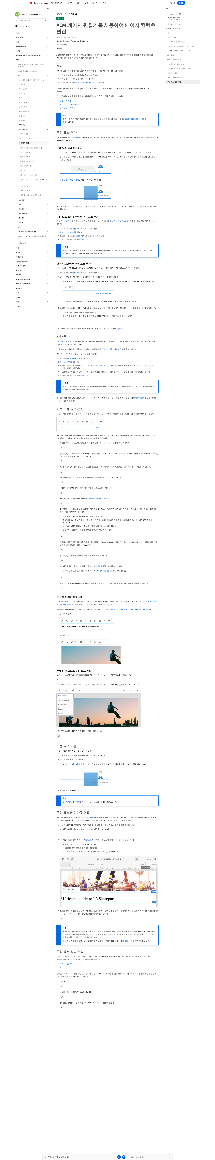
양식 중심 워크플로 (21, 261)
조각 (20, 204)
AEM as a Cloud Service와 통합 (27, 232)
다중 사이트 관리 (66, 964)
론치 (61, 967)
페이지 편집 (25, 143)
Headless (19, 288)
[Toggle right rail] (167, 9)
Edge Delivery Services (23, 284)
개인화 (21, 222)
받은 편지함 (23, 107)
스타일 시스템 (25, 191)
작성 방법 (22, 93)
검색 (20, 98)
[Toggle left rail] (47, 9)
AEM (66, 14)
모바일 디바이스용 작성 (28, 175)
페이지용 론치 (23, 213)
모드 (77, 228)
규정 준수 (19, 306)
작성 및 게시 (23, 89)
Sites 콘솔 (22, 125)
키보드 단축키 (25, 186)
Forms (18, 252)
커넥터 (18, 297)
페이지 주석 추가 (26, 157)
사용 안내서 (75, 14)
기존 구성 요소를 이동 (68, 180)
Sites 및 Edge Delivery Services (27, 71)
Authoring (63, 45)
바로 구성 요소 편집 (174, 60)
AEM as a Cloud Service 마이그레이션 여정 (28, 55)
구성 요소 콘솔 (24, 111)
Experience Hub (21, 46)
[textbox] (31, 20)
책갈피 (172, 24)
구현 (17, 293)
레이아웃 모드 (105, 571)
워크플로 (21, 218)
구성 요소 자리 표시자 (118, 221)
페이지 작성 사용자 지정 (135, 119)
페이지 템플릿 (25, 152)
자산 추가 (170, 55)
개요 (17, 33)
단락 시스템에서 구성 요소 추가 (179, 51)
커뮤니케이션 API (21, 266)
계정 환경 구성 (24, 102)
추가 (91, 75)
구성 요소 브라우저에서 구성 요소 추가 (182, 46)
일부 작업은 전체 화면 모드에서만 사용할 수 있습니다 (127, 609)
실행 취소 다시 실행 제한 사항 (30, 195)
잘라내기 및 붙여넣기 (71, 802)
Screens (18, 275)
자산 (17, 248)
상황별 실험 (22, 243)
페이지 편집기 (23, 129)
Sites (17, 60)
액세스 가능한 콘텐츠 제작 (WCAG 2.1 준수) (33, 180)
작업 (17, 302)
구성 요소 (23, 170)
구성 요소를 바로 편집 (84, 82)
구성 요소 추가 (172, 37)
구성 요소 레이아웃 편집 (69, 104)
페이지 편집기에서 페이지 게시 (31, 148)
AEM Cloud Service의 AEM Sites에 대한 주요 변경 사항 (32, 65)
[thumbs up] (119, 1157)
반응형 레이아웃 (26, 166)
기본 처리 (22, 85)
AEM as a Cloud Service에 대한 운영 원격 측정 (32, 237)
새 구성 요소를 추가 (97, 498)
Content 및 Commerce (23, 279)
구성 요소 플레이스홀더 (177, 42)
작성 (19, 75)
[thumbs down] (124, 1157)
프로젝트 (21, 209)
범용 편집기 (22, 200)
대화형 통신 (19, 257)
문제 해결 (22, 120)
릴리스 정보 (19, 37)
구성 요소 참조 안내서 (110, 349)
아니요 (178, 19)
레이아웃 (98, 566)
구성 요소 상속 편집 (67, 108)
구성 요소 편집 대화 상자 (177, 64)
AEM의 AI (19, 270)
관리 (19, 227)
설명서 (59, 14)
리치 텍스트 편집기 (27, 161)
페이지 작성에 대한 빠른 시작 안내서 (31, 80)
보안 (17, 42)
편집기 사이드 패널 (27, 138)
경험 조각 (106, 583)
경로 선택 (22, 116)
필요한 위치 (80, 236)
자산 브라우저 (62, 341)
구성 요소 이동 (65, 101)
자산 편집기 (140, 398)
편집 (81, 239)
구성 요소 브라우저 (75, 137)
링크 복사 (181, 24)
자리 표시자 (81, 764)
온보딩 (18, 51)
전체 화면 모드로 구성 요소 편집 (180, 69)
